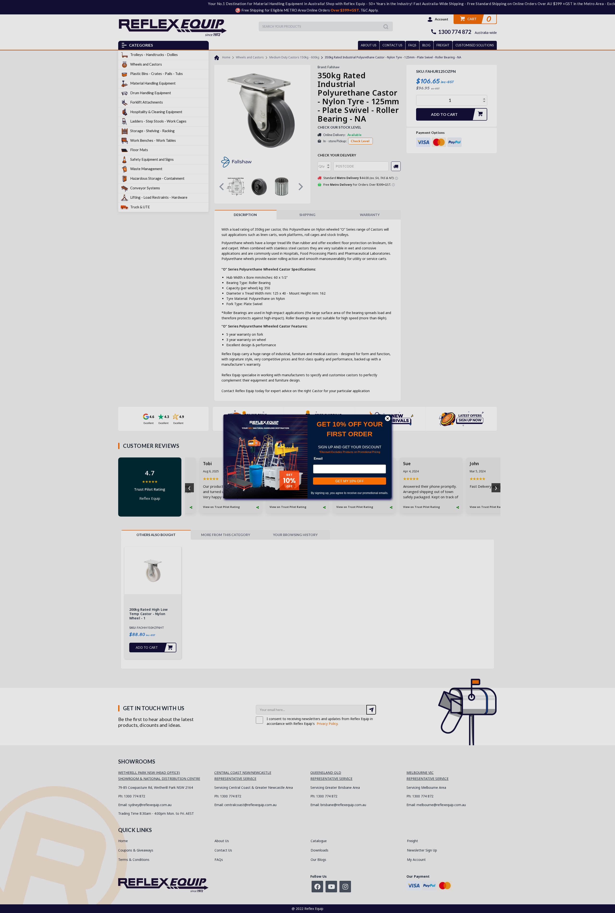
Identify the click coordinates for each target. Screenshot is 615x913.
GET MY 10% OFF (349, 481)
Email (318, 458)
